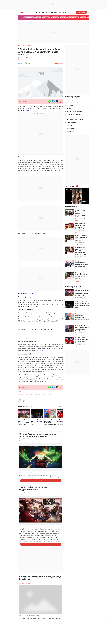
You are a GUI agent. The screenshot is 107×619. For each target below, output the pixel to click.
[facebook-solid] (53, 101)
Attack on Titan (28, 293)
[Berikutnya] (64, 415)
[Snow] (19, 401)
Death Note (26, 110)
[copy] (61, 101)
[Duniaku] (21, 12)
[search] (74, 12)
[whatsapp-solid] (49, 101)
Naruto (25, 338)
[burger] (88, 12)
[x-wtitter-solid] (57, 101)
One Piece (39, 351)
